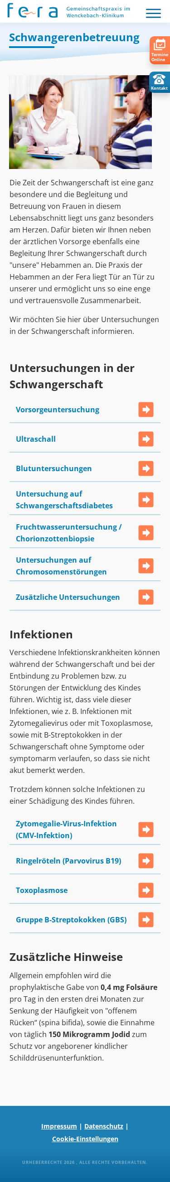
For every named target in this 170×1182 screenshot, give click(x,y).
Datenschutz (103, 1126)
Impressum (59, 1126)
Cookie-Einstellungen (85, 1138)
